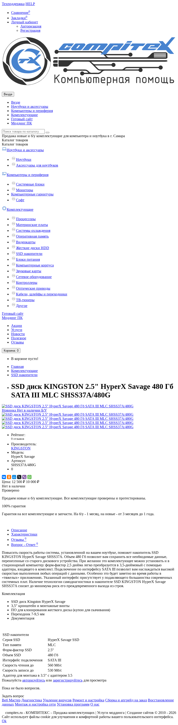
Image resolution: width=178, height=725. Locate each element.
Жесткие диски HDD (32, 248)
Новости (18, 334)
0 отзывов (17, 438)
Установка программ (73, 704)
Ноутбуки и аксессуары (29, 106)
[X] (19, 477)
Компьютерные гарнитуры (32, 194)
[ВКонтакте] (4, 477)
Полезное (18, 338)
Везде (15, 102)
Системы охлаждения (33, 230)
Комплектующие (24, 115)
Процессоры (26, 219)
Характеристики (24, 534)
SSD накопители (29, 254)
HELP (30, 4)
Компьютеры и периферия (32, 111)
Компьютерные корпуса (35, 265)
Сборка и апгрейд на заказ (126, 700)
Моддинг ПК (21, 123)
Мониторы (24, 190)
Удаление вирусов (57, 700)
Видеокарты (25, 242)
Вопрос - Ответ (24, 545)
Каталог (15, 144)
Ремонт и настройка (88, 700)
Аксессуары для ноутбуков (37, 165)
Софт (20, 200)
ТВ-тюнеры (25, 300)
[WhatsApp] (29, 477)
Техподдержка (13, 4)
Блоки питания (28, 259)
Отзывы (17, 342)
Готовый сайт (22, 119)
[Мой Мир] (14, 477)
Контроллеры (26, 283)
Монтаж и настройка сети (35, 704)
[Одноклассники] (9, 477)
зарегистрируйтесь (68, 680)
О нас (94, 704)
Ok (4, 721)
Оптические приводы (33, 288)
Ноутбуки (23, 159)
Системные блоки (30, 184)
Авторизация (30, 26)
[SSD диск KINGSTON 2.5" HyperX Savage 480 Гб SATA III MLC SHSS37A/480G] (68, 414)
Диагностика (31, 700)
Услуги (16, 330)
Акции (16, 326)
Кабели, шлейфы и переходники (41, 294)
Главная (17, 367)
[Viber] (24, 477)
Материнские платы (32, 225)
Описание (19, 530)
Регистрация (30, 30)
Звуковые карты (28, 271)
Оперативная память (32, 236)
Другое (21, 306)
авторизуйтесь (33, 680)
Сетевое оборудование (34, 277)
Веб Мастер (11, 700)
